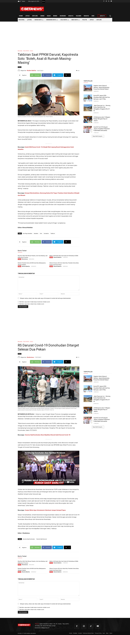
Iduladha (36, 233)
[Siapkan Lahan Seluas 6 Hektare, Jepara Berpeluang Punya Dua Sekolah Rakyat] (88, 88)
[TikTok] (90, 626)
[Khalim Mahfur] (19, 70)
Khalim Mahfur (31, 70)
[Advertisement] (65, 34)
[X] (109, 1)
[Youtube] (111, 1)
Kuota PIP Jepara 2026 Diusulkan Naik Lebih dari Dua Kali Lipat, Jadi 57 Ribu (102, 97)
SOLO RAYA (26, 51)
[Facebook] (104, 1)
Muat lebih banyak (97, 136)
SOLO (31, 51)
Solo (41, 233)
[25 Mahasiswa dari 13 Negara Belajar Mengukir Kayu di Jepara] (88, 119)
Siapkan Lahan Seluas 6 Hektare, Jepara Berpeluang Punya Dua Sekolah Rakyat (101, 87)
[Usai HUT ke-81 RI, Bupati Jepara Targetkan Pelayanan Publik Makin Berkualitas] (88, 129)
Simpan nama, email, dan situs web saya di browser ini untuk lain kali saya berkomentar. (45, 298)
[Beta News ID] (32, 9)
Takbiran (52, 233)
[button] (110, 16)
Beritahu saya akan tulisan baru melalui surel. (32, 304)
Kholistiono (25, 259)
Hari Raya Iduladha (27, 233)
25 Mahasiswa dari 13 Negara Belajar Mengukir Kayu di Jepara (102, 118)
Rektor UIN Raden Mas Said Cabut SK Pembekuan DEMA (63, 255)
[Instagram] (106, 1)
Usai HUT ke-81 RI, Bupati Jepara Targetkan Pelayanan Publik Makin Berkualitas (102, 128)
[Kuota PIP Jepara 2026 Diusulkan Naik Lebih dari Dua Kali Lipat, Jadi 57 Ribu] (88, 97)
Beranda (20, 51)
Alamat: (37, 624)
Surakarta (46, 233)
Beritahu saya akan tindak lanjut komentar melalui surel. (35, 301)
